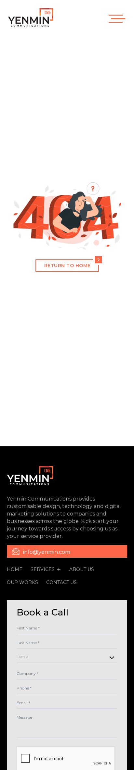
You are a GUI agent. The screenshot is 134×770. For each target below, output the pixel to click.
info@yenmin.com (46, 552)
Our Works (22, 582)
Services (43, 569)
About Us (81, 569)
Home (14, 569)
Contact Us (61, 582)
